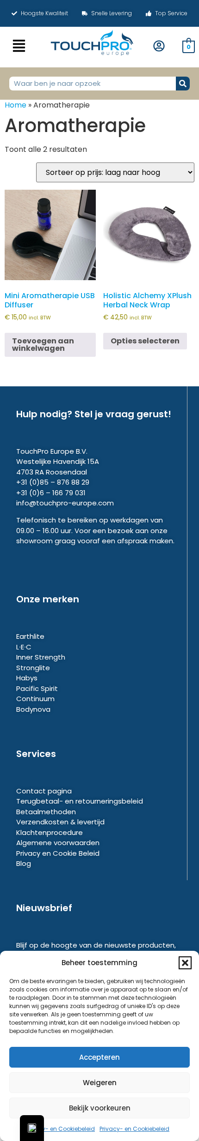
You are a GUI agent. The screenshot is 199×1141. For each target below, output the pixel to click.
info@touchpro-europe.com (65, 503)
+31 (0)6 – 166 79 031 (51, 493)
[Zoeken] (183, 83)
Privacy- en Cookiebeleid (60, 1129)
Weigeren (100, 1082)
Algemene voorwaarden (58, 842)
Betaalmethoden (46, 812)
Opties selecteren (145, 341)
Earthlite (30, 636)
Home (15, 105)
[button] (185, 962)
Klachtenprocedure (49, 832)
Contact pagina (44, 791)
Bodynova (33, 709)
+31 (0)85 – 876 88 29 (52, 482)
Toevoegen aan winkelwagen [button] (43, 345)
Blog (23, 863)
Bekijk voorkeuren (100, 1108)
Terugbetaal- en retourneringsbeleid (79, 801)
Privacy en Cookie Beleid (58, 853)
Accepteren (99, 1057)
